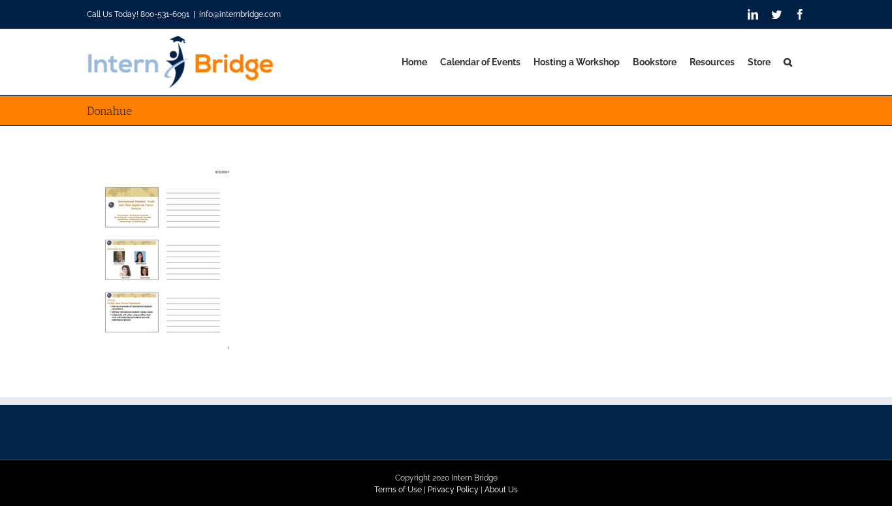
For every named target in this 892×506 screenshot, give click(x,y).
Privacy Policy (453, 489)
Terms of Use (398, 489)
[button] (788, 62)
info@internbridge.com (240, 14)
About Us (501, 489)
